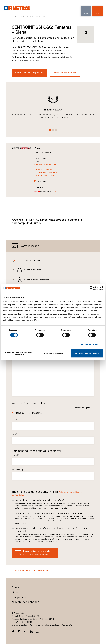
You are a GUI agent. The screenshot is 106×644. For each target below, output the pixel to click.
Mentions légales (19, 625)
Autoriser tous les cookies (87, 353)
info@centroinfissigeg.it (45, 172)
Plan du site (67, 625)
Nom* (14, 434)
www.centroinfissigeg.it (45, 175)
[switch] (40, 335)
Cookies (55, 625)
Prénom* (16, 419)
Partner (23, 17)
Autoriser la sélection (53, 353)
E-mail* (15, 455)
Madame (37, 412)
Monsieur (20, 412)
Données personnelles (39, 625)
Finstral (15, 17)
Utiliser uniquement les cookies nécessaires (19, 353)
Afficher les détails (89, 344)
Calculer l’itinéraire (43, 164)
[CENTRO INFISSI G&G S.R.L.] (22, 147)
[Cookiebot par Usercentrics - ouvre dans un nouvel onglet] (91, 288)
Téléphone (22, 469)
